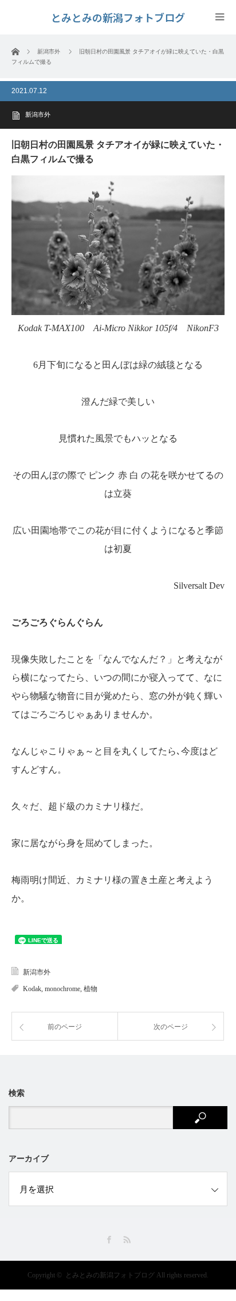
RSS (127, 1240)
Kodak (32, 989)
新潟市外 (37, 114)
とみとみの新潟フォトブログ (110, 1275)
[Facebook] (109, 1240)
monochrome (62, 989)
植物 (90, 989)
